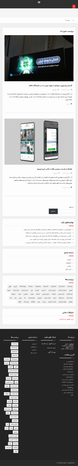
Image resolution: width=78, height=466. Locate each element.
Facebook (62, 286)
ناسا (11, 298)
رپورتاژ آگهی (52, 352)
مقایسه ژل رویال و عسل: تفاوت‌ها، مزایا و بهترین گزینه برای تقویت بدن (50, 239)
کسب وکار (68, 269)
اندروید (43, 290)
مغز (15, 298)
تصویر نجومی (45, 294)
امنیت (68, 187)
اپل (32, 290)
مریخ (20, 298)
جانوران (26, 294)
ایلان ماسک (16, 290)
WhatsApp (23, 286)
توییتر (32, 294)
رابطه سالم (69, 298)
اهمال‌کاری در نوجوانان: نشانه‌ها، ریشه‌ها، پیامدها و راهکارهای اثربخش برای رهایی (47, 229)
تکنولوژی (54, 90)
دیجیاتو (13, 294)
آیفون (70, 290)
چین (39, 302)
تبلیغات (54, 294)
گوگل (19, 302)
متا (25, 298)
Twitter (31, 286)
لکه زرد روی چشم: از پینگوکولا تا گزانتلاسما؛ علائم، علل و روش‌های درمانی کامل (48, 236)
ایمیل (8, 290)
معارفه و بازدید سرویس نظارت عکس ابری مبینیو (54, 169)
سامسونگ (61, 298)
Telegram (38, 286)
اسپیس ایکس (52, 290)
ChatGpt (69, 286)
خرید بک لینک (51, 348)
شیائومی (39, 298)
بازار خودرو (61, 294)
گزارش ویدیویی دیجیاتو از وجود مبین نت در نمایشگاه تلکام (50, 85)
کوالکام (33, 302)
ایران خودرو (25, 290)
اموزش (69, 260)
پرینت (44, 302)
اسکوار (71, 344)
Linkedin (53, 286)
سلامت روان (47, 298)
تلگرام (38, 294)
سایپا (55, 298)
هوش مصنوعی (62, 302)
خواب (19, 294)
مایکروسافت (31, 298)
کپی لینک (26, 302)
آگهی (10, 286)
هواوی (70, 302)
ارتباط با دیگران (62, 290)
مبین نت (68, 104)
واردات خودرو (52, 302)
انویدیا (37, 290)
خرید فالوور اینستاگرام (66, 319)
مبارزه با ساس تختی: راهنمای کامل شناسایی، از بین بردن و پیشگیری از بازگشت (48, 233)
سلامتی (69, 266)
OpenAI (45, 286)
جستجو (71, 207)
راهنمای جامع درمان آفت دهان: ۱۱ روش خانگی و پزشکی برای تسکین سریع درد (48, 242)
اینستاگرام (69, 294)
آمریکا (15, 286)
